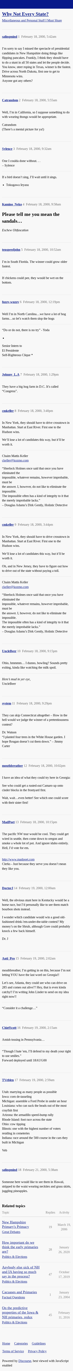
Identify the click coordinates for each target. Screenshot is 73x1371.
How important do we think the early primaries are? (20, 1247)
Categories (21, 1343)
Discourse (24, 1361)
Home (6, 1343)
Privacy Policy (37, 1351)
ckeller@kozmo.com (15, 460)
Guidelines (39, 1343)
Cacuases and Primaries (19, 1292)
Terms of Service (13, 1351)
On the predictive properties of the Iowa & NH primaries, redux (20, 1312)
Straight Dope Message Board (21, 4)
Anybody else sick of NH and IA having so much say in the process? (21, 1271)
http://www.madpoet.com (18, 859)
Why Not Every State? (25, 14)
